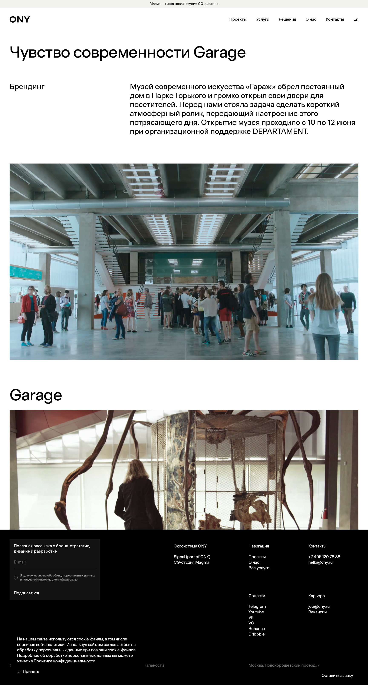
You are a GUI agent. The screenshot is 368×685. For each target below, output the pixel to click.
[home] (20, 19)
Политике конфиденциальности (64, 661)
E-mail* (20, 562)
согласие (36, 575)
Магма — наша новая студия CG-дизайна (184, 4)
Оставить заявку (337, 675)
